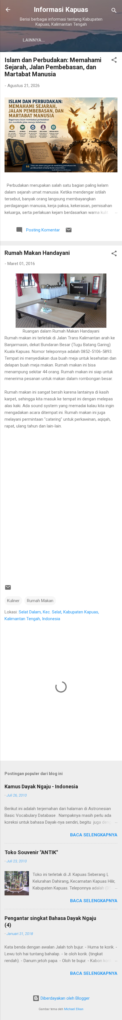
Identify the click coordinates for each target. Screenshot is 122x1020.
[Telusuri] (114, 11)
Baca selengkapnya (93, 834)
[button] (114, 61)
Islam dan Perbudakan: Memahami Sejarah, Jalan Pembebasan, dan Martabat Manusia (53, 67)
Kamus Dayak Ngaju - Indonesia (41, 786)
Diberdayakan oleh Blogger (64, 998)
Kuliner (13, 600)
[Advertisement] (61, 504)
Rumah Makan (40, 600)
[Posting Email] (68, 232)
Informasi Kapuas (61, 10)
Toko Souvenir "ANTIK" (31, 852)
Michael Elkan (73, 1009)
